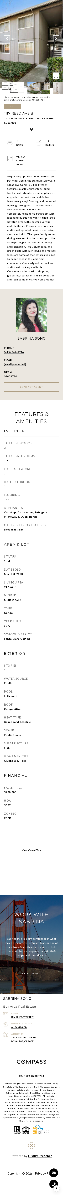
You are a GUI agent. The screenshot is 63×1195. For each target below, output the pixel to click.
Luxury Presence (40, 1156)
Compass (55, 1087)
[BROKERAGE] (31, 1145)
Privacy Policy (45, 1173)
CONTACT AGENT (31, 386)
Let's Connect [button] (31, 973)
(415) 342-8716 (14, 352)
